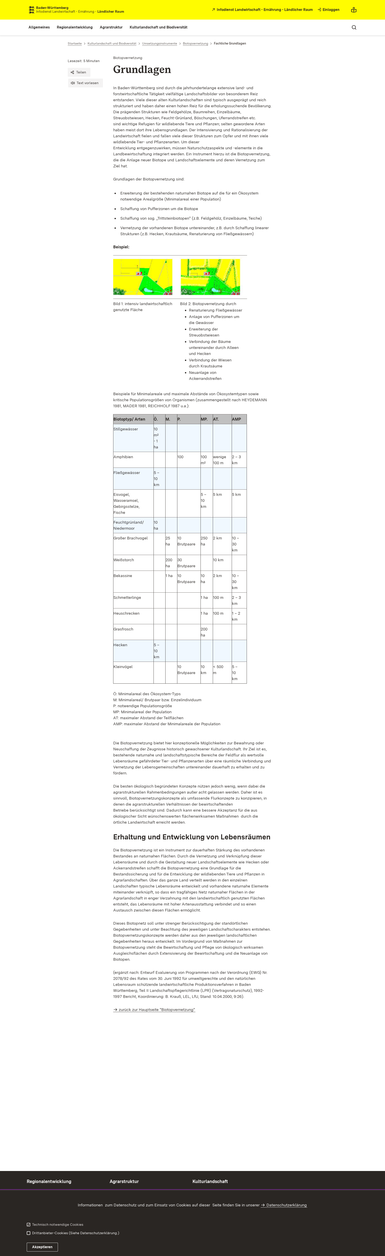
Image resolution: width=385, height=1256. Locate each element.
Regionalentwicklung (49, 1181)
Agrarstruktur (124, 1181)
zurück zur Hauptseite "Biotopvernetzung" (157, 1009)
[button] (79, 72)
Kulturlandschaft (210, 1181)
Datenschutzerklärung (286, 1205)
